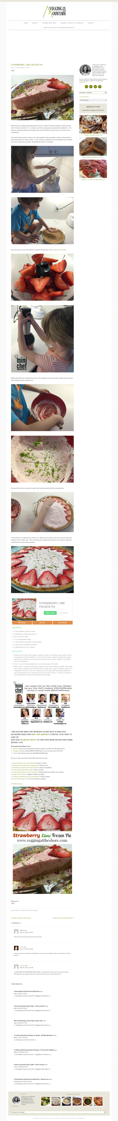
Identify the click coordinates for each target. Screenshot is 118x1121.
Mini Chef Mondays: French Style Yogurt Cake (28, 1021)
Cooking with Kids (26, 910)
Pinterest (16, 749)
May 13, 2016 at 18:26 (26, 949)
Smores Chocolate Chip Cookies (23, 770)
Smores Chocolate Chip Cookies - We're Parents (29, 1064)
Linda (21, 947)
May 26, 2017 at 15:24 (26, 967)
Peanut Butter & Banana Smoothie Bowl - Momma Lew (31, 1079)
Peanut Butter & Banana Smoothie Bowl (25, 765)
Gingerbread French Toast (93, 157)
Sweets (35, 910)
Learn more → (83, 82)
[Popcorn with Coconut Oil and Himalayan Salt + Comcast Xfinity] (56, 1101)
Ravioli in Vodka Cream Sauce (93, 179)
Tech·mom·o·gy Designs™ (76, 1118)
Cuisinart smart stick (59, 250)
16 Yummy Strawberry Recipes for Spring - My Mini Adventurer (33, 1035)
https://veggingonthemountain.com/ (59, 11)
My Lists (42, 622)
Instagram (16, 751)
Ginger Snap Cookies (19, 774)
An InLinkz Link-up (16, 784)
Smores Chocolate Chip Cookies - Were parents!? (29, 1006)
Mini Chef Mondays (40, 734)
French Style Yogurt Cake (21, 779)
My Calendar (63, 622)
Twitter (15, 753)
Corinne (22, 965)
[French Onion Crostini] (93, 124)
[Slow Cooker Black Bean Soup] (87, 1101)
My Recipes (22, 622)
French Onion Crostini (93, 135)
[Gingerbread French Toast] (93, 146)
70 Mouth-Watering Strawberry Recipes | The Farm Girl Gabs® (33, 1050)
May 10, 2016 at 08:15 (26, 932)
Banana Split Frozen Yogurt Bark (23, 763)
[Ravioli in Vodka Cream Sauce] (93, 169)
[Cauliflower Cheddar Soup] (66, 1101)
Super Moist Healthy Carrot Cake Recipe (25, 772)
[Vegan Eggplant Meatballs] (77, 1101)
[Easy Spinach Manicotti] (98, 1101)
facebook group (28, 740)
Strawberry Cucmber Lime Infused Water (26, 767)
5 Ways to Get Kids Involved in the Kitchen (26, 776)
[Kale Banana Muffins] (45, 1101)
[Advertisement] (59, 46)
